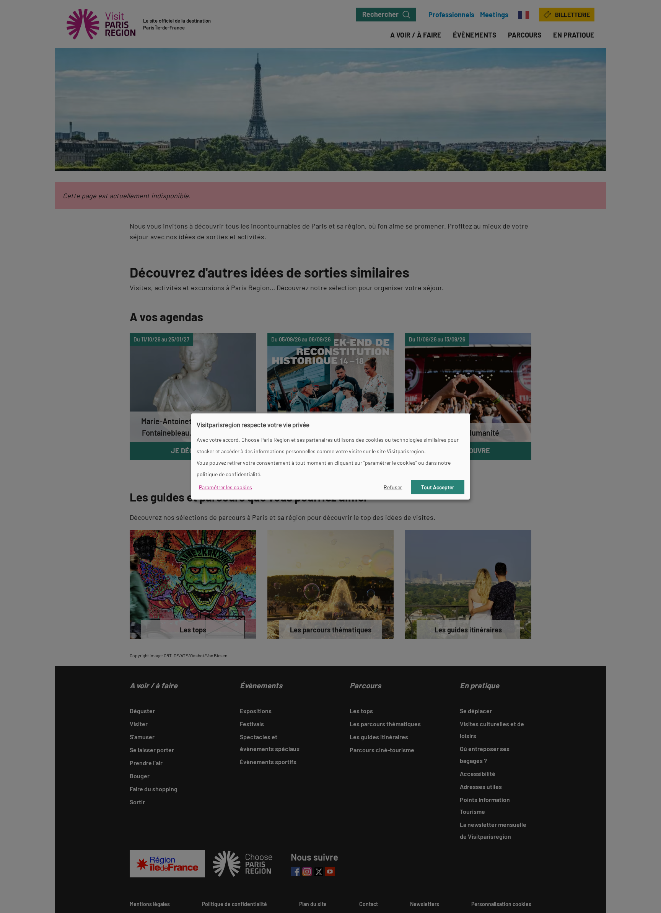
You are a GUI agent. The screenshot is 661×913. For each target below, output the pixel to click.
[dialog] (330, 456)
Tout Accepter (437, 487)
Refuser (393, 487)
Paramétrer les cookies (225, 487)
